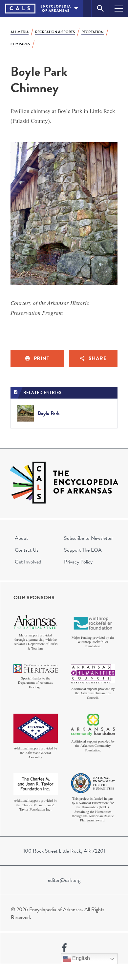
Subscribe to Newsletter (88, 538)
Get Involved (28, 562)
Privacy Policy (78, 562)
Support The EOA (83, 550)
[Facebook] (64, 948)
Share (98, 358)
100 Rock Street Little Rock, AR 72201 (64, 851)
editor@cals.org (64, 880)
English (80, 958)
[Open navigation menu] (118, 8)
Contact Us (26, 550)
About (21, 538)
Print (42, 358)
